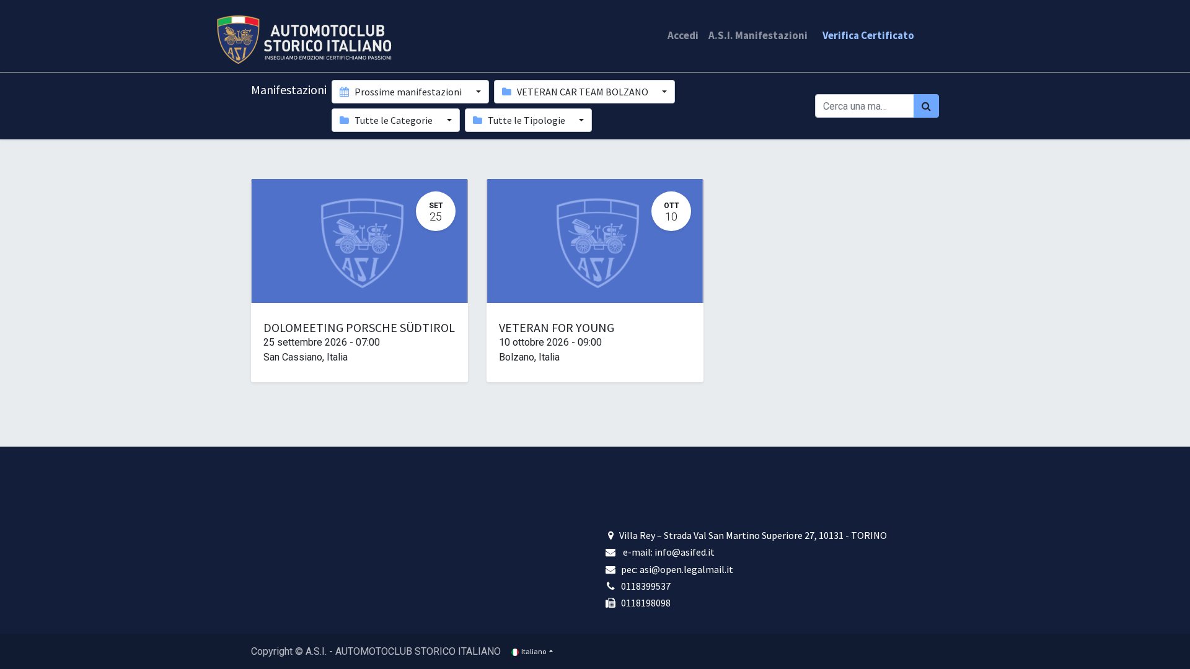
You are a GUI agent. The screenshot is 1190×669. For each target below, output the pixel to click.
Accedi (683, 35)
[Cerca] (926, 106)
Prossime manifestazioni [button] (408, 91)
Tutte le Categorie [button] (393, 120)
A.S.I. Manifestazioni (758, 35)
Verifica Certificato (868, 35)
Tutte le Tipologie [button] (526, 120)
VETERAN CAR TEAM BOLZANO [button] (582, 91)
